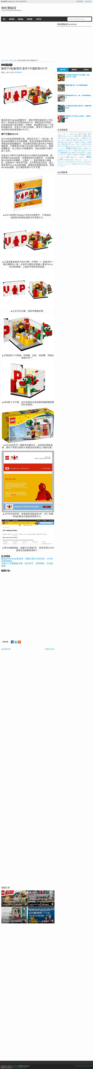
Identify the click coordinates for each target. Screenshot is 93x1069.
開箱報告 (20, 19)
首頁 (4, 19)
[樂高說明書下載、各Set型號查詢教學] (61, 91)
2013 (65, 134)
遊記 (90, 154)
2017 (3, 64)
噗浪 (75, 157)
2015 (72, 134)
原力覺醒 (65, 146)
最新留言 (74, 69)
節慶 (75, 154)
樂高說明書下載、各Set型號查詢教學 (77, 85)
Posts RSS (78, 1066)
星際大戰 (65, 144)
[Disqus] (28, 956)
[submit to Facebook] (12, 641)
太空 (65, 138)
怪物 (81, 140)
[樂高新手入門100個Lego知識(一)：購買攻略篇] (61, 122)
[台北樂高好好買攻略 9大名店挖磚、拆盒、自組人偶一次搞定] (61, 80)
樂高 (11, 64)
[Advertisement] (28, 40)
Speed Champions (86, 164)
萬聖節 (69, 154)
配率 (85, 146)
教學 (86, 148)
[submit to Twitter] (15, 641)
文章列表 (38, 19)
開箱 (73, 152)
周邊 (68, 140)
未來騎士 (77, 138)
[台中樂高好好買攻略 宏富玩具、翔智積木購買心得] (61, 111)
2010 (59, 134)
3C (70, 136)
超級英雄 (64, 153)
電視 (61, 157)
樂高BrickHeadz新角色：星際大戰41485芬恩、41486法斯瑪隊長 (27, 559)
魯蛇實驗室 (79, 1)
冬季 (70, 138)
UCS (61, 166)
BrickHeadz (61, 162)
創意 (76, 150)
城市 (77, 142)
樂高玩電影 (69, 160)
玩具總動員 (70, 142)
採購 (79, 148)
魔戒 (80, 160)
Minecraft (60, 164)
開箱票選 (82, 152)
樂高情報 (11, 19)
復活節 (83, 150)
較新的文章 (7, 649)
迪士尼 (84, 144)
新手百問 (62, 154)
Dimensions (70, 162)
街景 (90, 150)
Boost (87, 160)
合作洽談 (88, 1)
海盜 (72, 146)
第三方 (70, 150)
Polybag (74, 164)
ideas (86, 162)
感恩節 (89, 152)
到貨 (63, 140)
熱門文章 (63, 69)
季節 (74, 140)
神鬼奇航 (78, 146)
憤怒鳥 (82, 157)
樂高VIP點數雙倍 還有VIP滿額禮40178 (24, 68)
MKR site (23, 1067)
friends (80, 162)
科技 (77, 144)
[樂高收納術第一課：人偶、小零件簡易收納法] (61, 101)
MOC (67, 164)
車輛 (83, 138)
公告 (59, 138)
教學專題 (29, 19)
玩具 (86, 140)
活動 (72, 144)
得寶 (90, 146)
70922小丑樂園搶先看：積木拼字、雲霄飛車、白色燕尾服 (27, 564)
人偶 (76, 136)
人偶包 (84, 136)
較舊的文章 (49, 649)
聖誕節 (83, 154)
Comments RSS (87, 1066)
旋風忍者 (61, 150)
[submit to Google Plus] (19, 641)
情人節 (62, 148)
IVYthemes (16, 1067)
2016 (80, 134)
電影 (68, 157)
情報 (7, 64)
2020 (64, 136)
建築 (83, 142)
